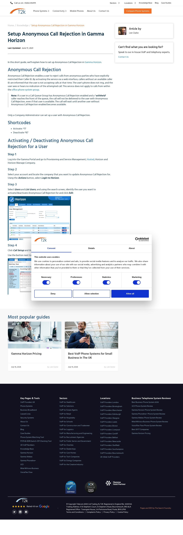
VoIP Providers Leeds (108, 422)
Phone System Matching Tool (32, 437)
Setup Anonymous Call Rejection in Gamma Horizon (57, 25)
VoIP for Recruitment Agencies (71, 437)
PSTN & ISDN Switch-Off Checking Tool (35, 441)
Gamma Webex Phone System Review (147, 418)
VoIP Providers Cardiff (109, 434)
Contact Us (104, 11)
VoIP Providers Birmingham (111, 406)
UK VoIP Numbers (27, 445)
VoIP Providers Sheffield (109, 445)
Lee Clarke (54, 367)
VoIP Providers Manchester (111, 410)
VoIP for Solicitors (66, 406)
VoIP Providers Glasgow (109, 418)
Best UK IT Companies (140, 429)
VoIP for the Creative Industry (71, 464)
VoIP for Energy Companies (70, 461)
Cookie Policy (122, 512)
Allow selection (91, 293)
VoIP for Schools (66, 422)
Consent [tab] (51, 248)
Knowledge (22, 25)
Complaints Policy (94, 512)
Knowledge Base (145, 3)
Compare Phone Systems (137, 11)
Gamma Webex (26, 457)
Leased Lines (25, 414)
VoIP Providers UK (27, 402)
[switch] (76, 282)
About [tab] (132, 248)
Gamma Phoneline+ (28, 461)
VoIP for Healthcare (67, 402)
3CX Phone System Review (142, 406)
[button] (114, 3)
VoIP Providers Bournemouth (112, 453)
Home (11, 25)
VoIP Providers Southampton (112, 449)
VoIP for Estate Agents (68, 410)
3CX (22, 464)
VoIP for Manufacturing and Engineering (75, 433)
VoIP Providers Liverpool (110, 430)
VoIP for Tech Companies (69, 457)
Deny (53, 293)
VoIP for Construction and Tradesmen (74, 426)
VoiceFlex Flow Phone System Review (147, 426)
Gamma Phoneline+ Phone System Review (148, 414)
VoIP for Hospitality (67, 418)
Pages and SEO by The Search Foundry (155, 508)
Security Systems (27, 418)
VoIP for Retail (65, 414)
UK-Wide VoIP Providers (109, 457)
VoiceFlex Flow (26, 472)
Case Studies (166, 3)
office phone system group (25, 90)
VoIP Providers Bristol (108, 426)
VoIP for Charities (66, 445)
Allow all (130, 293)
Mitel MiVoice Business (29, 468)
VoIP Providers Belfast (109, 437)
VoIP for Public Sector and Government (75, 441)
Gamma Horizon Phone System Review (147, 410)
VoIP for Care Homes (67, 453)
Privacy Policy (109, 512)
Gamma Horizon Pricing (26, 353)
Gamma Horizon (93, 62)
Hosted (90, 159)
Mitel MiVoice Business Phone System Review (150, 422)
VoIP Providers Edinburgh (110, 414)
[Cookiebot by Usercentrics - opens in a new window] (137, 239)
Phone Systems (26, 406)
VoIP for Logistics (66, 429)
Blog (156, 3)
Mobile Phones (77, 11)
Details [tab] (91, 248)
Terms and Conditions (75, 512)
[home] (18, 11)
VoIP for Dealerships (67, 449)
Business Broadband (28, 410)
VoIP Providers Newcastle (110, 441)
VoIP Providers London (109, 402)
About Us (91, 11)
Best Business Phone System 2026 (145, 402)
